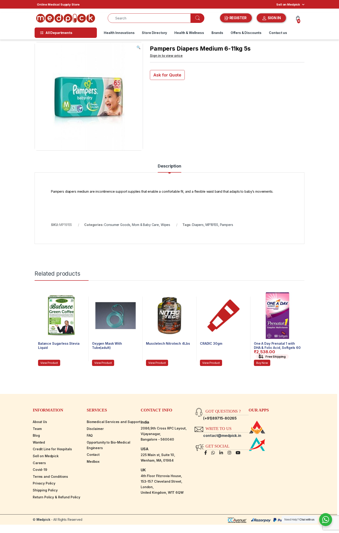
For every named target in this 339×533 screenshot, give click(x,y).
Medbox (93, 461)
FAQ (90, 435)
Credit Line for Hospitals (52, 449)
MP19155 (211, 225)
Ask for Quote (167, 75)
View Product (49, 363)
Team (37, 429)
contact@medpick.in (222, 435)
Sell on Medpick (288, 4)
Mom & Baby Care (145, 225)
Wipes (165, 225)
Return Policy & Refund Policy (56, 497)
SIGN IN (274, 18)
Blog (36, 435)
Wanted (39, 442)
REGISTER (238, 18)
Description (169, 166)
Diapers (198, 225)
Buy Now (262, 363)
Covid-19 (40, 470)
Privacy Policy (44, 483)
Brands (217, 33)
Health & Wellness (189, 33)
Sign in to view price (166, 56)
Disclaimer (95, 429)
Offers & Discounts (246, 33)
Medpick (43, 519)
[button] (138, 47)
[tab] (169, 168)
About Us (40, 422)
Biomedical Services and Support (113, 422)
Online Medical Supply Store (58, 4)
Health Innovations (119, 33)
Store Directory (154, 33)
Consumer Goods (117, 225)
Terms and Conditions (50, 476)
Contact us (278, 33)
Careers (39, 463)
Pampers (226, 225)
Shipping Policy (45, 490)
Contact (93, 455)
